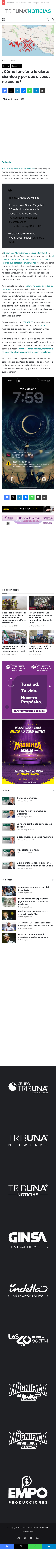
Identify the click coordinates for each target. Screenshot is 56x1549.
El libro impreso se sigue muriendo (35, 837)
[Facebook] (4, 90)
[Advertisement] (28, 129)
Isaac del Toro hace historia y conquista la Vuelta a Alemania (33, 935)
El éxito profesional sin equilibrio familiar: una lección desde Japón (35, 864)
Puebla (12, 60)
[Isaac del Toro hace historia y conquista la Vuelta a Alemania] (9, 938)
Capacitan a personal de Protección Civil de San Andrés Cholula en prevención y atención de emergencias (14, 618)
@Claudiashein (17, 217)
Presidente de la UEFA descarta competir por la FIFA (33, 912)
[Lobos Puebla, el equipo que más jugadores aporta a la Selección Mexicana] (9, 902)
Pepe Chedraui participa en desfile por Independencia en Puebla (14, 649)
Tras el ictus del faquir (28, 850)
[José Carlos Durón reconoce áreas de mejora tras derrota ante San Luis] (9, 926)
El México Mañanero (27, 798)
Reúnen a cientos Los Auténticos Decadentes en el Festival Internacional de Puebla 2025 (40, 618)
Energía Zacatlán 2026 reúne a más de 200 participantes (40, 649)
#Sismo (12, 197)
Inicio (6, 60)
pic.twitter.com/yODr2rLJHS (25, 226)
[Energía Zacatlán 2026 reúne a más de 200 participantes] (41, 637)
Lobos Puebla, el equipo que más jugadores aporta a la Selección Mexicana (33, 901)
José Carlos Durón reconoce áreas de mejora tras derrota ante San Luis (35, 924)
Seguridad (16, 66)
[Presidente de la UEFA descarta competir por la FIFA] (9, 915)
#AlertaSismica (17, 221)
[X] (11, 90)
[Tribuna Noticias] (28, 11)
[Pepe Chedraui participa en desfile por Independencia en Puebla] (14, 637)
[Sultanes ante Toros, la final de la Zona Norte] (9, 891)
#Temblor (31, 217)
